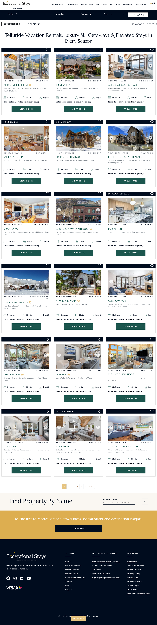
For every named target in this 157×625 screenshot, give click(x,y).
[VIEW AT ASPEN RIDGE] (130, 356)
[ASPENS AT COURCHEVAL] (130, 66)
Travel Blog (101, 4)
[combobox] (31, 14)
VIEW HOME (26, 109)
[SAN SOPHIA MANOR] (26, 282)
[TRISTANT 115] (78, 66)
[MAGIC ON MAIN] (78, 282)
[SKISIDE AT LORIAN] (26, 138)
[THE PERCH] (78, 428)
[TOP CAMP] (26, 428)
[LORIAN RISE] (130, 210)
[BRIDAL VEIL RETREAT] (26, 66)
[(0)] (151, 3)
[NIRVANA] (78, 356)
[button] (6, 66)
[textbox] (31, 14)
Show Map (78, 618)
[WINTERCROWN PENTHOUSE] (78, 210)
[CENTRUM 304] (130, 282)
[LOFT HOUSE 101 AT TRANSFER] (130, 138)
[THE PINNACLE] (26, 356)
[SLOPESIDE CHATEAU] (78, 138)
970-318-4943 (16, 8)
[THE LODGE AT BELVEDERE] (130, 428)
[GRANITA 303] (26, 210)
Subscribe (78, 528)
